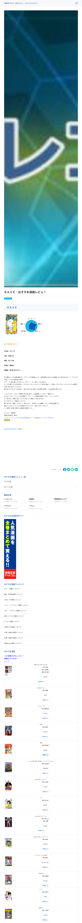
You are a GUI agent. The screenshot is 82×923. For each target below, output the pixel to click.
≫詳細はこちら (45, 718)
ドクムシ (32, 506)
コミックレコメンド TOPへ (13, 429)
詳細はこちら (41, 681)
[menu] (76, 3)
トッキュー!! (8, 499)
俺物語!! (31, 499)
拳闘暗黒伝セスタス (60, 499)
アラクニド (7, 506)
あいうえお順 (8, 298)
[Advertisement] (21, 449)
